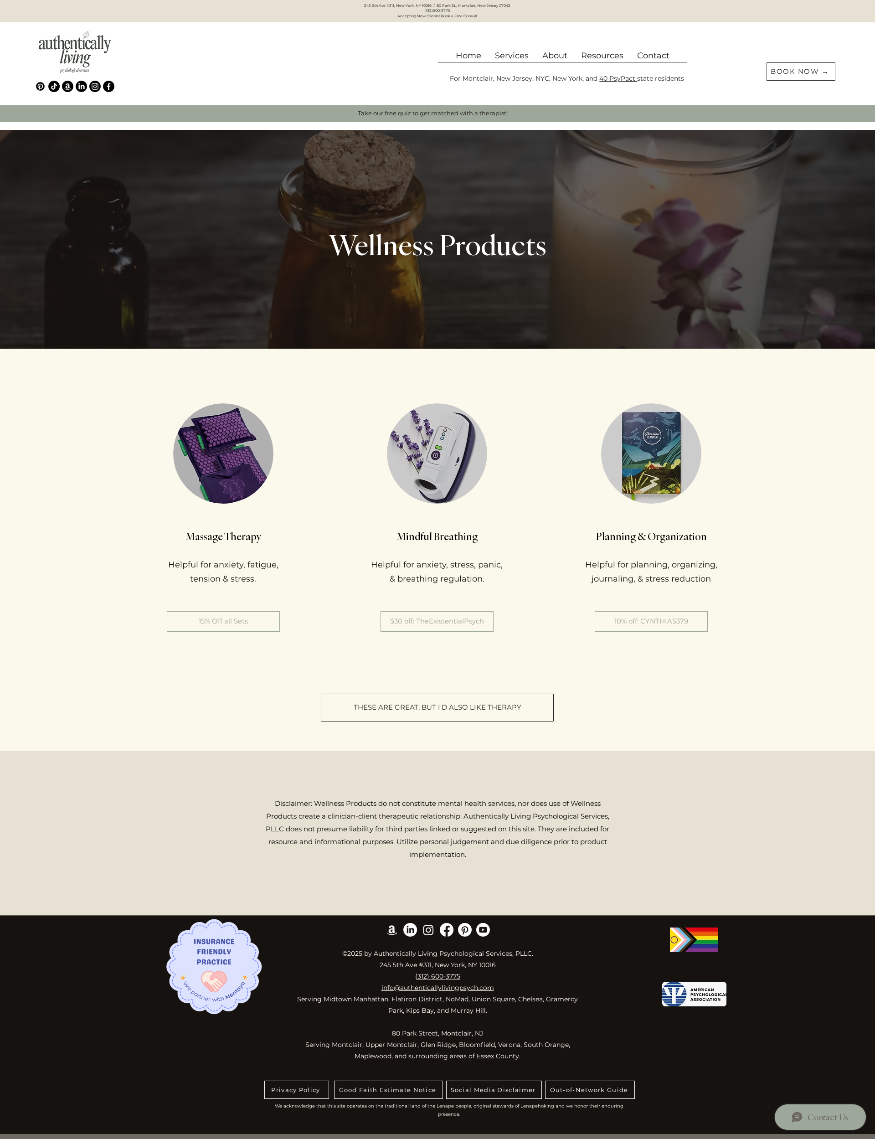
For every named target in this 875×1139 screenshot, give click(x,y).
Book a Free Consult (459, 16)
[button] (554, 55)
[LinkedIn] (81, 86)
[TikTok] (54, 86)
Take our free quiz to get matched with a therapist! (433, 113)
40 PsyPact (618, 78)
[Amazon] (67, 86)
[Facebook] (108, 86)
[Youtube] (483, 930)
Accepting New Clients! (419, 16)
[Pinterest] (40, 86)
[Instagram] (95, 86)
